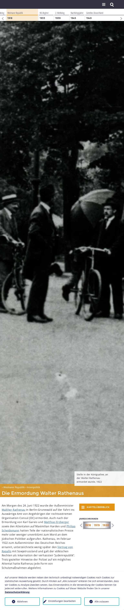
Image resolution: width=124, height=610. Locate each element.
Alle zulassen (102, 601)
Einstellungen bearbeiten (62, 601)
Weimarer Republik (14, 487)
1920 (106, 525)
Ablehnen (22, 601)
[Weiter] (121, 15)
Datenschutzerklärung (17, 592)
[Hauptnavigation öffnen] (104, 4)
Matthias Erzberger (56, 522)
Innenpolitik (33, 487)
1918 (88, 525)
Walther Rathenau (14, 510)
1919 (97, 525)
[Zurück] (2, 15)
